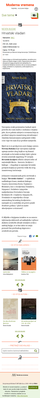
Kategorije (34, 15)
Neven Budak (9, 29)
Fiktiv (35, 383)
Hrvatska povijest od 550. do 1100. (28, 323)
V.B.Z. (13, 38)
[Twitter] (34, 236)
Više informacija (22, 396)
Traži (36, 351)
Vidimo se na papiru (28, 273)
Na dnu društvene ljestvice (9, 323)
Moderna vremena (20, 5)
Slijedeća (22, 285)
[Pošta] (37, 236)
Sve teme (8, 15)
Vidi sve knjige (20, 280)
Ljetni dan (8, 273)
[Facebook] (30, 236)
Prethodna (17, 285)
